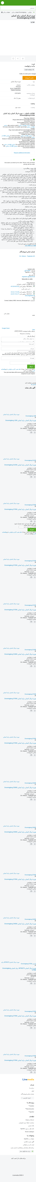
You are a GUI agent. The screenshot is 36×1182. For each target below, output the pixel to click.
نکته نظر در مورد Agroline (27, 1128)
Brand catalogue (29, 1131)
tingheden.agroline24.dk (28, 276)
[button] (2, 3)
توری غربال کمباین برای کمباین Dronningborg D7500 (20, 509)
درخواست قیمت (28, 69)
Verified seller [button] (31, 269)
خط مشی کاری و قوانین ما (14, 369)
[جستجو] (2, 8)
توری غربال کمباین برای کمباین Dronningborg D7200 (20, 565)
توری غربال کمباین (16, 81)
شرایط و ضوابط (30, 1119)
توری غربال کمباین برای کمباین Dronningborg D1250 (20, 465)
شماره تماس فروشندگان (27, 1094)
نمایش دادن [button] (22, 286)
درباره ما (31, 1088)
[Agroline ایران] (25, 3)
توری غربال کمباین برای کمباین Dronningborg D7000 (20, 698)
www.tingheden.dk (30, 295)
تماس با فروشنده (29, 78)
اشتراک (32, 529)
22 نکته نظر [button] (32, 275)
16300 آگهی (27, 270)
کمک (33, 1091)
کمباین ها (33, 384)
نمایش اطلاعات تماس (24, 125)
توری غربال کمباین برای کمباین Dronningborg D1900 (20, 654)
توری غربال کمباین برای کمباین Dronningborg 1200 (20, 420)
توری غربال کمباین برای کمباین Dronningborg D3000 (20, 787)
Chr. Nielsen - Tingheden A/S (27, 256)
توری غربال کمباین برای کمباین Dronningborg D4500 (20, 924)
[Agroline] (2, 12)
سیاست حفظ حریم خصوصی (26, 1122)
